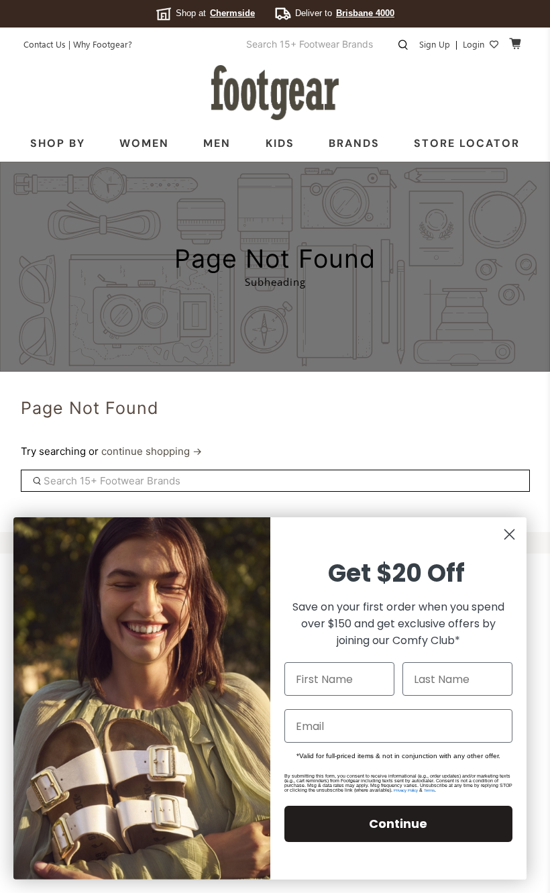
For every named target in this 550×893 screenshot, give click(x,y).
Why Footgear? (102, 44)
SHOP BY (57, 143)
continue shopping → (151, 451)
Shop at (215, 13)
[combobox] (320, 44)
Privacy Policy (406, 790)
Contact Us (44, 44)
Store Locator (467, 143)
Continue (398, 823)
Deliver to (344, 13)
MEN (217, 143)
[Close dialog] (509, 534)
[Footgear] (275, 92)
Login (473, 44)
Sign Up (434, 44)
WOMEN (144, 143)
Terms (429, 790)
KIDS (280, 143)
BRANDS (354, 143)
